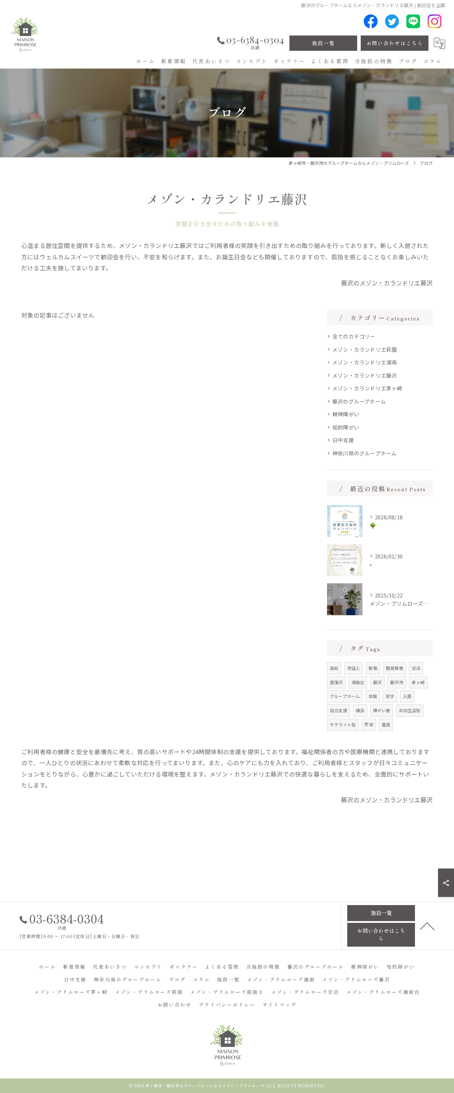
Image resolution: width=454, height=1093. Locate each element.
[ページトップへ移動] (427, 926)
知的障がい (345, 427)
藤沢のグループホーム (359, 401)
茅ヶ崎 (418, 682)
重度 (386, 724)
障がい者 (382, 710)
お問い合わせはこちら (394, 43)
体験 (373, 696)
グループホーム (345, 696)
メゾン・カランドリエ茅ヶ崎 (367, 388)
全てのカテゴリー (354, 336)
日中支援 (343, 440)
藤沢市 (396, 682)
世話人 (353, 668)
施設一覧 (323, 43)
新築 (373, 668)
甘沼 (416, 668)
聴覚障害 (394, 668)
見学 (390, 696)
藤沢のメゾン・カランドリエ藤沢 (387, 282)
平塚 (368, 724)
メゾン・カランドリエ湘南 (364, 362)
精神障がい (345, 414)
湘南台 (358, 682)
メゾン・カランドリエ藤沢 (364, 375)
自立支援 (338, 710)
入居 (407, 696)
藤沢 (377, 682)
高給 (334, 668)
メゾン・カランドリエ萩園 (364, 349)
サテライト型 (343, 724)
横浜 (360, 710)
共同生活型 (410, 710)
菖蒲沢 (336, 682)
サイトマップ (279, 1004)
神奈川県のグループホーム (364, 453)
